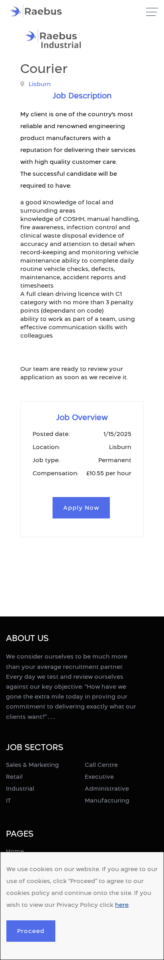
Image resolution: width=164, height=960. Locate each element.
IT (8, 800)
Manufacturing (107, 800)
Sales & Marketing (32, 764)
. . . (51, 716)
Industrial (20, 788)
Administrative (107, 788)
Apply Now (81, 507)
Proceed (31, 930)
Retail (14, 776)
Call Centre (101, 764)
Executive (99, 776)
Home (15, 851)
